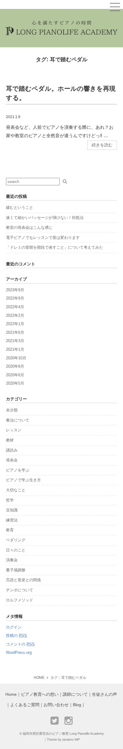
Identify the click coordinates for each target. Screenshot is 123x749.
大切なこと (15, 490)
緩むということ (19, 207)
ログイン (13, 627)
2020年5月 (15, 383)
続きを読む (102, 144)
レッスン (13, 430)
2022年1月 (15, 324)
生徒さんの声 (104, 694)
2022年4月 (15, 307)
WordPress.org (19, 652)
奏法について (17, 420)
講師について (75, 694)
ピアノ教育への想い (40, 694)
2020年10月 (16, 358)
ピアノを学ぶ (17, 470)
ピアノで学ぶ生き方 (23, 480)
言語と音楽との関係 (23, 580)
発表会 (12, 460)
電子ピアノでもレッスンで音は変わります (43, 237)
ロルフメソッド (19, 600)
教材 (10, 440)
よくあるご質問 (24, 705)
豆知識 (12, 510)
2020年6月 (15, 375)
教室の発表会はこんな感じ (29, 227)
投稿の (16, 635)
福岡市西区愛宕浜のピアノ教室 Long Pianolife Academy (63, 733)
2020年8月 (15, 366)
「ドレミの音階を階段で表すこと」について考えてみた (54, 247)
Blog (77, 705)
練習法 (12, 520)
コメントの (20, 644)
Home (11, 694)
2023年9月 (15, 290)
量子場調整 (15, 570)
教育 (10, 530)
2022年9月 (15, 298)
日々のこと (15, 550)
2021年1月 (15, 349)
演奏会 (12, 560)
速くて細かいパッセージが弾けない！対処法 (45, 217)
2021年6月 (15, 332)
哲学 (10, 500)
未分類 (12, 410)
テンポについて (19, 590)
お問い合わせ (56, 705)
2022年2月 (15, 315)
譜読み (12, 450)
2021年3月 (15, 341)
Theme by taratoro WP (63, 739)
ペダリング (15, 540)
